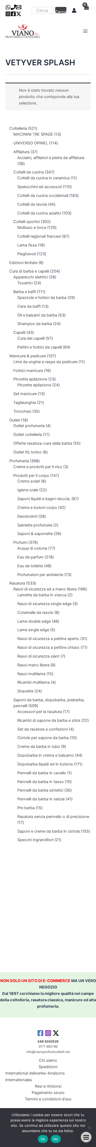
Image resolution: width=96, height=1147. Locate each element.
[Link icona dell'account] (74, 10)
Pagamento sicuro (48, 1092)
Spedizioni (48, 1066)
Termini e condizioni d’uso (48, 1099)
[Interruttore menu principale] (85, 31)
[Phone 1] (13, 7)
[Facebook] (13, 14)
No (55, 1139)
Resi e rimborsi (48, 1086)
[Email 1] (18, 7)
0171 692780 (48, 1046)
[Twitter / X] (18, 14)
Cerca (60, 11)
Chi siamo (48, 1060)
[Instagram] (8, 14)
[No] (89, 1127)
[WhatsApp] (8, 7)
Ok (43, 1139)
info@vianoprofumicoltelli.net (48, 1052)
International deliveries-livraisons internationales (35, 1076)
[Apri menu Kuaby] (86, 1137)
